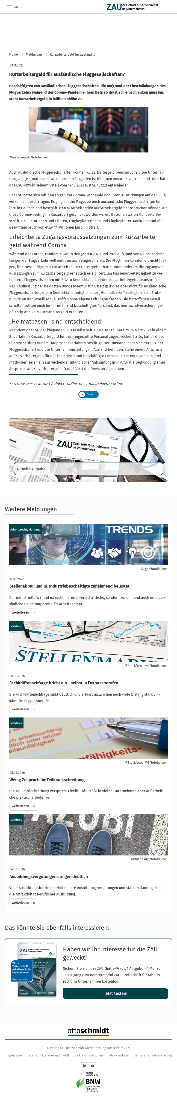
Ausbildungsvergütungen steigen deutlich (88, 860)
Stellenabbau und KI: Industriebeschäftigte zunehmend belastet (88, 570)
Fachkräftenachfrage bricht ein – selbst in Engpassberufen (88, 667)
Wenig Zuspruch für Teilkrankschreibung (88, 764)
